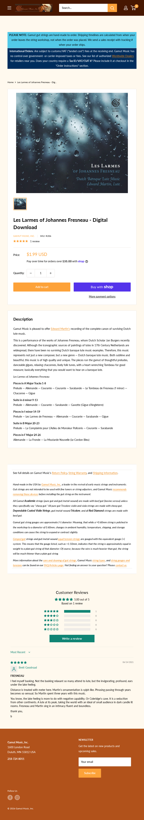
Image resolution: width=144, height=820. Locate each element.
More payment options (102, 296)
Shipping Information (105, 472)
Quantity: (18, 273)
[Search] (112, 8)
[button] (51, 611)
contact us (121, 565)
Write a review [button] (72, 638)
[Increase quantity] (51, 273)
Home (11, 82)
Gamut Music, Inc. (24, 236)
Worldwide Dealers (123, 56)
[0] (133, 8)
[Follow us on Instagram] (17, 797)
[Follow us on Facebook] (10, 797)
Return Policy (59, 472)
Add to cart (41, 287)
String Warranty (77, 472)
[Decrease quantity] (31, 273)
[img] (18, 662)
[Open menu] (9, 7)
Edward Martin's (60, 328)
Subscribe (89, 773)
